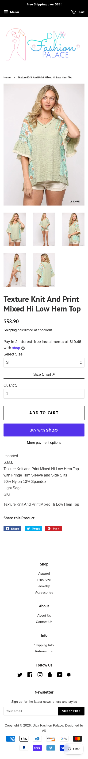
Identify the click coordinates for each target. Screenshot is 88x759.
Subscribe (71, 711)
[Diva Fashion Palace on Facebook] (30, 676)
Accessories (44, 592)
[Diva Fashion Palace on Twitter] (20, 676)
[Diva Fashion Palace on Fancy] (69, 676)
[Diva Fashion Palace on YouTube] (59, 676)
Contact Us (44, 622)
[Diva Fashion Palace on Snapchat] (49, 676)
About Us (44, 615)
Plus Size (44, 580)
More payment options (44, 442)
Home (7, 77)
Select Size (13, 354)
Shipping (10, 330)
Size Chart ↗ (44, 374)
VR (44, 731)
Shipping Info (44, 645)
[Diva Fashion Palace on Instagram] (39, 676)
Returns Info (44, 651)
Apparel (44, 573)
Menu (14, 12)
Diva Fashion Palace (48, 725)
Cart (81, 12)
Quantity (10, 385)
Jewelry (44, 586)
